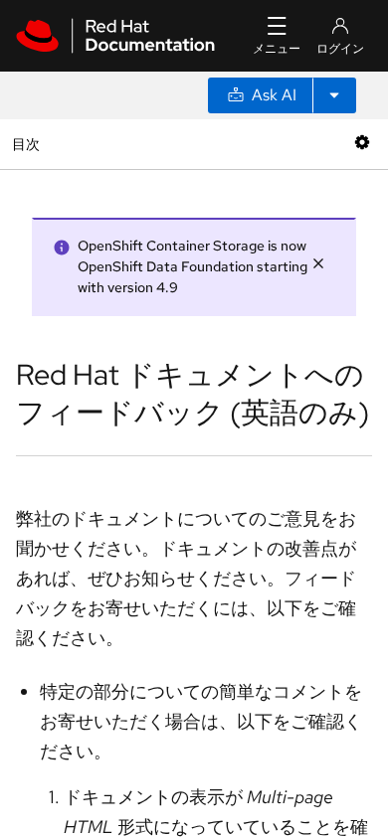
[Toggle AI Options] (334, 95)
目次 (28, 143)
